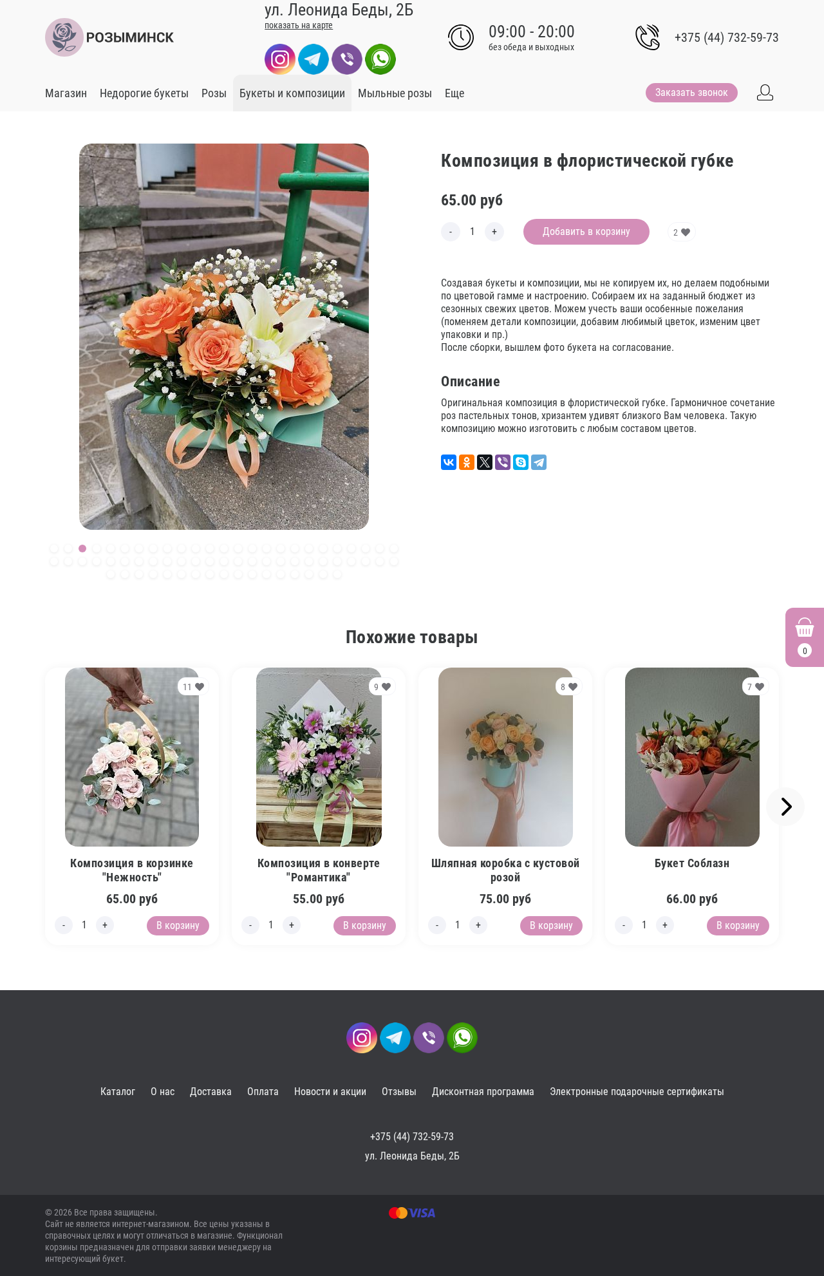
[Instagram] (280, 58)
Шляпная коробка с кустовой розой (505, 870)
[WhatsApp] (380, 58)
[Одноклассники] (466, 462)
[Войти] (765, 93)
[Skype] (521, 462)
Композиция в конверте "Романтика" (319, 870)
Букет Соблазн (692, 863)
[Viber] (347, 58)
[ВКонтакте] (448, 462)
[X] (484, 462)
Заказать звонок (691, 92)
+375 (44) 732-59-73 (727, 37)
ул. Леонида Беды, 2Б (412, 1156)
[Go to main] (109, 37)
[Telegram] (313, 58)
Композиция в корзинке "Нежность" (132, 870)
